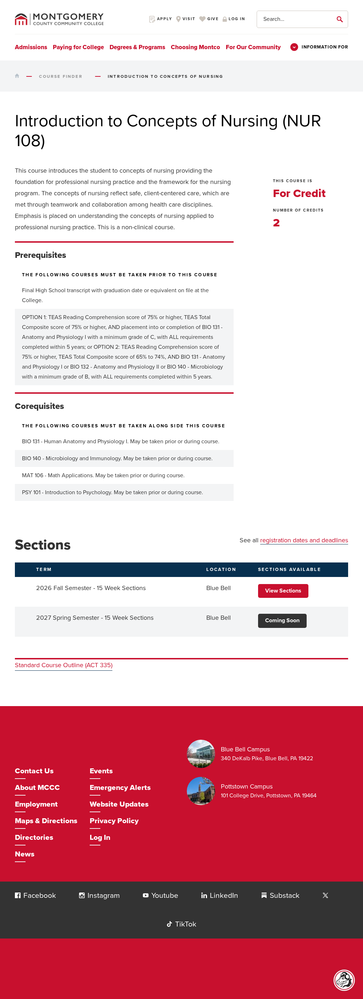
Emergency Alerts (120, 787)
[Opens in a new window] (325, 896)
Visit (188, 19)
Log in (236, 19)
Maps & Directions (46, 820)
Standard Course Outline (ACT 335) (63, 665)
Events (101, 771)
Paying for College (78, 47)
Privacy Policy (114, 820)
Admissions (31, 47)
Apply (163, 19)
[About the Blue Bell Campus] (204, 754)
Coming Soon (282, 620)
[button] (18, 895)
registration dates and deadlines (304, 540)
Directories (34, 837)
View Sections (283, 590)
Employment (36, 804)
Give (212, 19)
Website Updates (119, 804)
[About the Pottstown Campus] (204, 791)
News (24, 854)
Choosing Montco (195, 47)
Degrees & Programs (137, 47)
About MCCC (37, 787)
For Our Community (253, 47)
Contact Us (34, 771)
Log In (100, 837)
